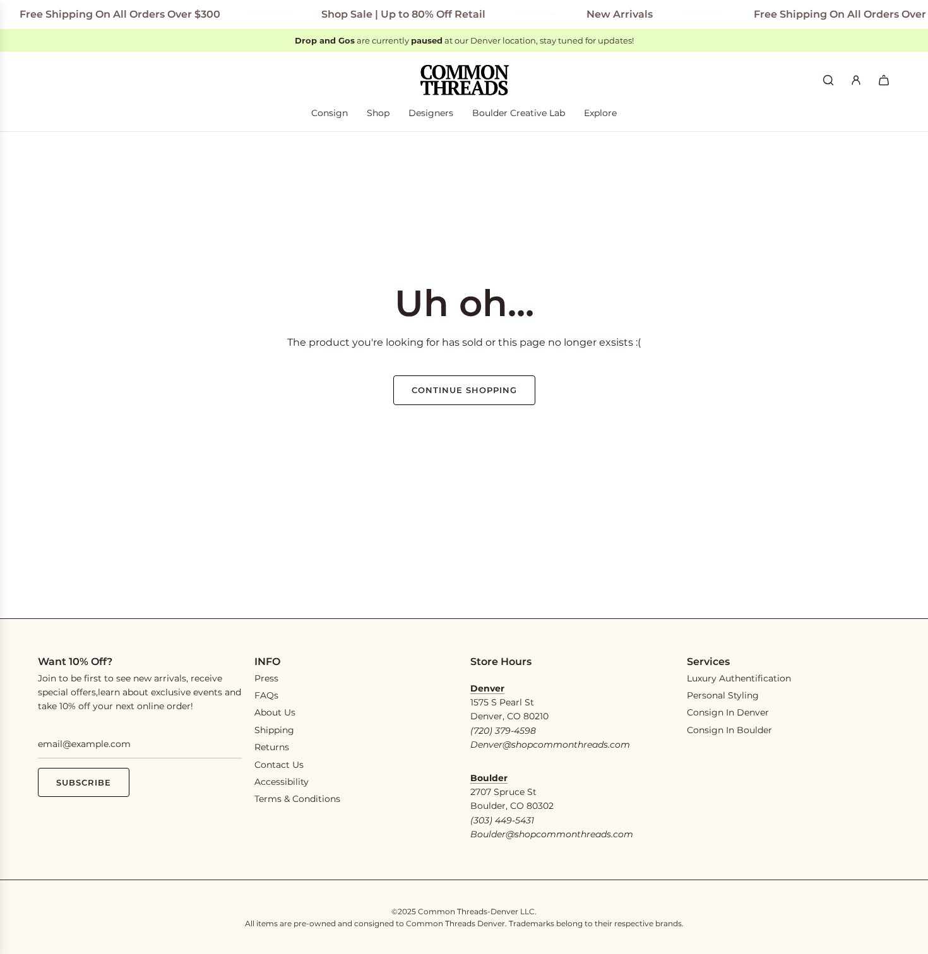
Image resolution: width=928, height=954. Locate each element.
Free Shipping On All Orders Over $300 (107, 14)
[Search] (828, 80)
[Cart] (884, 80)
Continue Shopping (464, 390)
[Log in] (856, 80)
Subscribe (83, 782)
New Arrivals (607, 14)
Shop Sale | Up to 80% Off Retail (391, 14)
